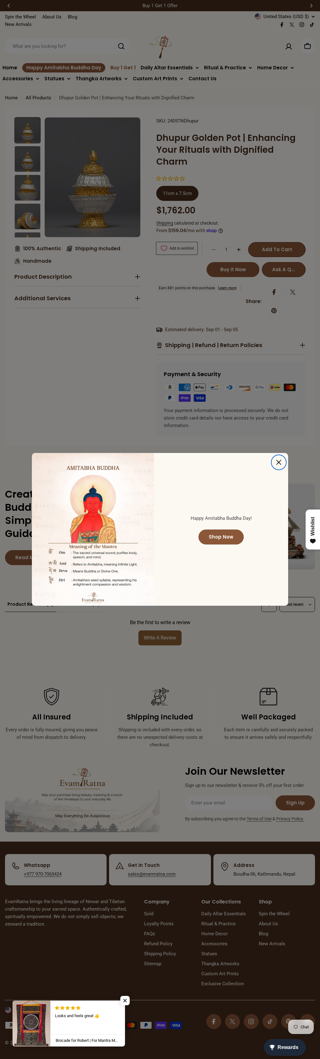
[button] (125, 1000)
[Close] (278, 462)
